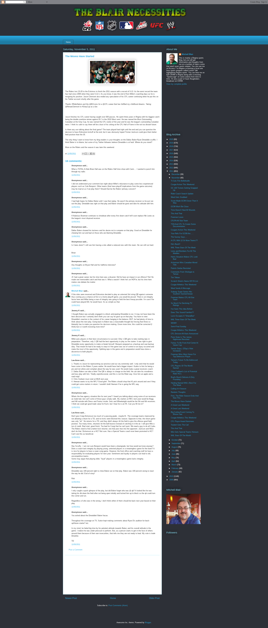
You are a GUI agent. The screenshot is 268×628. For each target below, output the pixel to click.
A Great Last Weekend (180, 405)
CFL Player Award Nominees (182, 421)
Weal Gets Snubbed (179, 197)
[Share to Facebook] (91, 153)
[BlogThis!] (85, 153)
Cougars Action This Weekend (183, 230)
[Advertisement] (112, 574)
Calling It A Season (178, 389)
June (174, 454)
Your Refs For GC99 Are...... (182, 233)
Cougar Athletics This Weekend (183, 285)
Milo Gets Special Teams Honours (184, 432)
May (174, 458)
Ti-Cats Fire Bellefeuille (180, 181)
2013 (171, 164)
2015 (171, 157)
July (173, 450)
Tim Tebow (175, 277)
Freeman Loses (177, 217)
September (176, 443)
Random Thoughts (178, 392)
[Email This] (83, 153)
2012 (171, 168)
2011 (171, 171)
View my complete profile (176, 84)
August (175, 447)
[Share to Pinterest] (93, 153)
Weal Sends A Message (180, 288)
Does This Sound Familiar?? (182, 312)
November (176, 178)
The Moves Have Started (181, 401)
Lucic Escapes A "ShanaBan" (183, 316)
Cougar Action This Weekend (182, 184)
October (175, 440)
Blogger (148, 622)
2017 (171, 150)
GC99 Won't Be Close (179, 206)
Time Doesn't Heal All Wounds (183, 210)
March (174, 465)
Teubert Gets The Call (180, 425)
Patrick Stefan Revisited (181, 268)
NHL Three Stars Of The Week (183, 248)
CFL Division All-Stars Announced (184, 334)
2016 (171, 153)
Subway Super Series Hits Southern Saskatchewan (182, 293)
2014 (171, 161)
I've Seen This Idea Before (181, 309)
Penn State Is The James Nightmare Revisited (181, 338)
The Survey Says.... (179, 237)
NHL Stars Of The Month (181, 435)
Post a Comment (75, 550)
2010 (171, 476)
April (174, 461)
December (176, 174)
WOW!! (174, 323)
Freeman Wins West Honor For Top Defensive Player (183, 355)
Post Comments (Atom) (118, 605)
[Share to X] (88, 153)
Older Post (154, 598)
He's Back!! (175, 244)
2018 (171, 146)
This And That (176, 213)
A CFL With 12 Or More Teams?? (184, 240)
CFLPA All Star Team (179, 221)
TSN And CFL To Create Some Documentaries (183, 225)
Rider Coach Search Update (182, 194)
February (175, 468)
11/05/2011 (75, 175)
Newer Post (71, 598)
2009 (171, 480)
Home (68, 42)
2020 (171, 139)
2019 (171, 143)
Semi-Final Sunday (178, 326)
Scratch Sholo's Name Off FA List (184, 281)
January (175, 472)
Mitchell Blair (77, 291)
